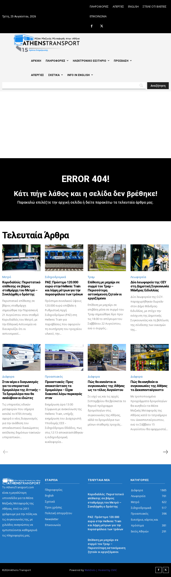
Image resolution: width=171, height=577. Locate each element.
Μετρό (6, 277)
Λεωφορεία (138, 277)
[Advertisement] (85, 125)
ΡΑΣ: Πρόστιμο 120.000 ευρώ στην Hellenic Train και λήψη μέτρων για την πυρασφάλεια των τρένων (64, 288)
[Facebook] (92, 26)
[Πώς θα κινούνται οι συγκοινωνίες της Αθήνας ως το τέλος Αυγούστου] (107, 357)
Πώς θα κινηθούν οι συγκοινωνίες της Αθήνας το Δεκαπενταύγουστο (148, 386)
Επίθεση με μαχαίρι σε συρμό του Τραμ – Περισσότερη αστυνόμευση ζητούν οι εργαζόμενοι (105, 290)
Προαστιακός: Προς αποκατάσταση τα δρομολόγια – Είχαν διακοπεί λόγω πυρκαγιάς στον (63, 390)
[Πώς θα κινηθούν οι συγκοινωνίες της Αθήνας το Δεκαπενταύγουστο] (149, 357)
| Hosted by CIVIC (106, 570)
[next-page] (165, 452)
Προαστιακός (54, 376)
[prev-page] (5, 452)
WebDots (90, 570)
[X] (102, 26)
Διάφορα (8, 376)
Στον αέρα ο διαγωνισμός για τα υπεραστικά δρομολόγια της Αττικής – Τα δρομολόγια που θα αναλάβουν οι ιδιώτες (21, 390)
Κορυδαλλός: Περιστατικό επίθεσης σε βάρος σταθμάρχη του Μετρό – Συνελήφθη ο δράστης (21, 288)
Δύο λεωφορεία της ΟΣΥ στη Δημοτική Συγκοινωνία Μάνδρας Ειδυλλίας (149, 286)
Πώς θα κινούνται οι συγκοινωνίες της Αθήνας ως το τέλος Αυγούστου (106, 386)
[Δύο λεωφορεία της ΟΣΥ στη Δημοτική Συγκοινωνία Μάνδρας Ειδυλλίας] (149, 257)
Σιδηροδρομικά (55, 277)
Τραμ (91, 277)
